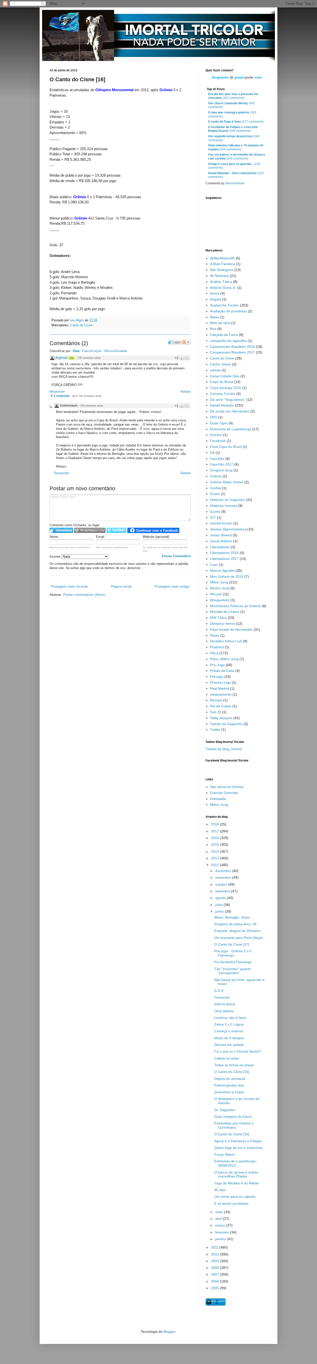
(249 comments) (233, 129)
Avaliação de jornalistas (228, 311)
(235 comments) (236, 175)
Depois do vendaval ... (231, 1079)
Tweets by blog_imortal (224, 749)
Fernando (222, 997)
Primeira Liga (220, 682)
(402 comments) (231, 105)
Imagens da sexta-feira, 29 (235, 924)
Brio (213, 329)
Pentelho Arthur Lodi (226, 641)
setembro (223, 891)
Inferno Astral (224, 1004)
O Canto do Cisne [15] (231, 1134)
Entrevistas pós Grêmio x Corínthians (234, 1125)
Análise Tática (221, 282)
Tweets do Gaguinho (226, 724)
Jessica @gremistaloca (228, 529)
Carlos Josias (220, 364)
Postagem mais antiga (172, 586)
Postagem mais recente (69, 586)
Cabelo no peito (226, 1058)
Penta (214, 635)
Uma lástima (224, 1011)
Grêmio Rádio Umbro (226, 482)
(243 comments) (236, 156)
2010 (215, 1254)
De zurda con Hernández (229, 411)
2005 (215, 1288)
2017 (215, 831)
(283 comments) (232, 114)
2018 (215, 824)
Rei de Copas (220, 706)
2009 (215, 1261)
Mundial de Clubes (224, 612)
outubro (221, 884)
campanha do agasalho (228, 341)
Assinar (55, 556)
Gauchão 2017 (221, 464)
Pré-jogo (216, 677)
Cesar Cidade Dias (224, 376)
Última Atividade (115, 351)
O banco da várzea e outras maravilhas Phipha (236, 1174)
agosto (221, 898)
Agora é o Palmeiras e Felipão (238, 1141)
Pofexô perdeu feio (229, 1085)
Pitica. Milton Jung (224, 659)
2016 (215, 838)
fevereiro (222, 1232)
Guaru (215, 494)
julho (219, 905)
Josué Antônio (221, 541)
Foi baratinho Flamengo (233, 962)
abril (219, 1219)
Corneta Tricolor (222, 394)
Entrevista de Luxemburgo (230, 429)
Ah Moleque (219, 276)
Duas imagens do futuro (233, 1116)
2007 (215, 1274)
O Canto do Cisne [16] (231, 1072)
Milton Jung (219, 582)
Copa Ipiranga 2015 (225, 388)
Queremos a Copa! (229, 1092)
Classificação (91, 351)
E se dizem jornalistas (231, 1203)
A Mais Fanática (222, 264)
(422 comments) (233, 96)
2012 (215, 865)
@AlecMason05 (222, 258)
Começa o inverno (228, 1031)
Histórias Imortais (223, 506)
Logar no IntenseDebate (61, 530)
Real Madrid (219, 688)
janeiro (221, 1239)
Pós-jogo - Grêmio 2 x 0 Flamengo (233, 953)
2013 (215, 858)
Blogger (169, 1332)
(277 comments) (236, 121)
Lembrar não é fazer (230, 1018)
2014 (215, 851)
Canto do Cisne (81, 325)
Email (100, 537)
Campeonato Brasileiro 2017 (232, 352)
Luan (214, 565)
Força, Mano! (224, 1154)
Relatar (186, 391)
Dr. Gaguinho (224, 1110)
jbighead (61, 357)
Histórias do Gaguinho (227, 500)
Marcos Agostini (222, 571)
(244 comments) (235, 147)
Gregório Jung (221, 470)
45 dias (220, 1190)
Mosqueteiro (220, 600)
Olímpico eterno (222, 624)
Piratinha (217, 647)
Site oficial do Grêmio (226, 787)
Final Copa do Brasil (226, 447)
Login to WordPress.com (90, 530)
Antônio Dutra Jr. (223, 288)
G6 (212, 453)
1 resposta (61, 396)
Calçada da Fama (224, 335)
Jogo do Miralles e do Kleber (236, 1183)
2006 (215, 1281)
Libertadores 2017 (224, 559)
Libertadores (220, 547)
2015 (215, 844)
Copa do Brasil (221, 382)
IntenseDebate (235, 183)
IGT (213, 517)
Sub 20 (215, 712)
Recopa (216, 700)
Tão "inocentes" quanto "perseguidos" (232, 971)
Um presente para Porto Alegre (238, 938)
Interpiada (218, 799)
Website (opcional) (156, 537)
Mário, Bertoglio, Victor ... (234, 917)
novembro (223, 877)
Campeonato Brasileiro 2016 (232, 347)
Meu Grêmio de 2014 (226, 576)
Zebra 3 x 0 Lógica (229, 1024)
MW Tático (218, 618)
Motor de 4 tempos (229, 1038)
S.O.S (218, 991)
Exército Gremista (224, 793)
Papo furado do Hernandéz (231, 629)
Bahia (214, 317)
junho (220, 911)
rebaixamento (221, 694)
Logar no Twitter (116, 530)
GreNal (215, 488)
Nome (54, 537)
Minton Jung (219, 588)
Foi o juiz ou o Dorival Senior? (237, 1051)
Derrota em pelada (229, 1045)
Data (76, 351)
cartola (215, 370)
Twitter (215, 730)
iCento (215, 512)
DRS (213, 417)
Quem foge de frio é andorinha (238, 1148)
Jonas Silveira (221, 535)
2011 (215, 1247)
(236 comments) (234, 166)
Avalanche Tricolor (224, 305)
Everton (216, 435)
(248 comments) (233, 138)
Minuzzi (216, 594)
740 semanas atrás (89, 357)
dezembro (223, 871)
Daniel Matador (222, 405)
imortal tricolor (221, 523)
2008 (215, 1268)
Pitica (214, 653)
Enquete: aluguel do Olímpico (237, 931)
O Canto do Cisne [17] (231, 944)
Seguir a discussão (186, 342)
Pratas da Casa (222, 671)
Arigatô (215, 299)
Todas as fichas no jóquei (234, 1065)
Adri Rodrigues (221, 270)
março (220, 1225)
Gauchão (217, 459)
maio (219, 1212)
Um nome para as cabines (235, 1197)
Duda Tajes (219, 423)
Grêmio (216, 476)
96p (71, 357)
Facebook (218, 441)
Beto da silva (220, 323)
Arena (214, 293)
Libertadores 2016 (224, 553)
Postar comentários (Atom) (84, 595)
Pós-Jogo (217, 665)
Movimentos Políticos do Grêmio (235, 606)
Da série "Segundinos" (227, 400)
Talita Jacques (221, 718)
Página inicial (121, 586)
